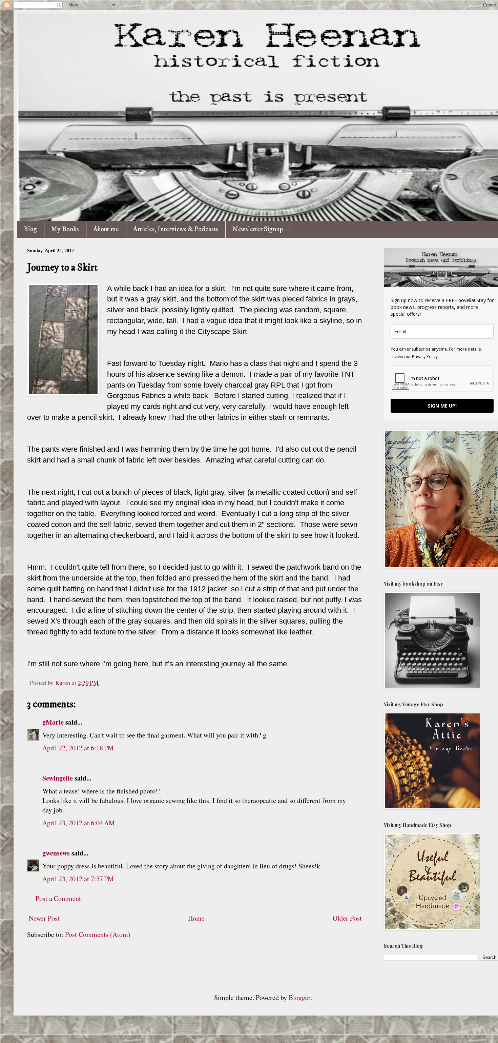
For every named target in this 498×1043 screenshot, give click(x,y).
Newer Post (44, 918)
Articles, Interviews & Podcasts (175, 229)
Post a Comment (58, 898)
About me (106, 229)
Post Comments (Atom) (97, 934)
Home (196, 918)
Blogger (299, 997)
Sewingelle (57, 778)
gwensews (56, 853)
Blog (30, 229)
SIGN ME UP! (442, 405)
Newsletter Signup (257, 229)
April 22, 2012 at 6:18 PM (78, 747)
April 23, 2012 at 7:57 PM (78, 878)
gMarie (53, 722)
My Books (65, 229)
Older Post (347, 918)
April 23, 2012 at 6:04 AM (78, 822)
